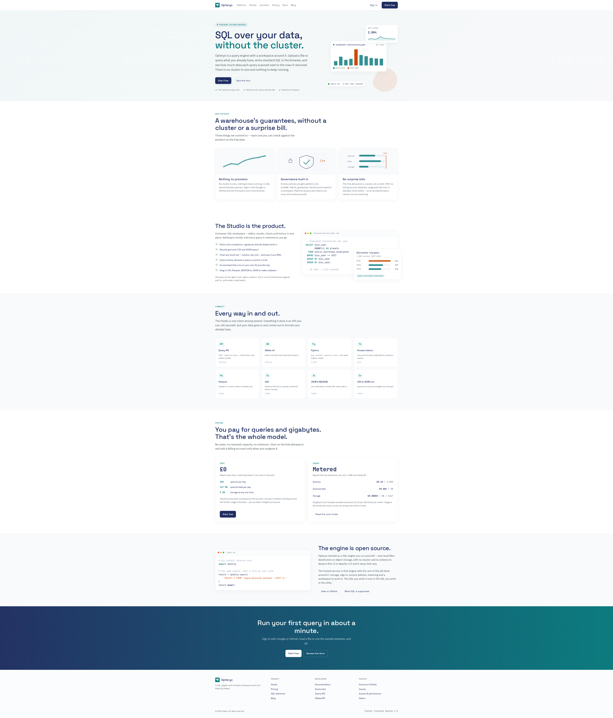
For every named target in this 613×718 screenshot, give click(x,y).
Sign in (373, 5)
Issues (362, 689)
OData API (320, 698)
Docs (285, 5)
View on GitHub (329, 591)
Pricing (275, 5)
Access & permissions (370, 693)
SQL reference (278, 693)
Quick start (320, 689)
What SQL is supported (357, 591)
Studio (253, 5)
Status (362, 698)
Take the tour (243, 80)
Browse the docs (315, 653)
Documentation (322, 684)
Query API (320, 693)
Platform (241, 5)
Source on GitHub (368, 684)
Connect (264, 5)
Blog (293, 5)
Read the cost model (326, 514)
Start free (390, 5)
